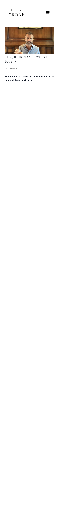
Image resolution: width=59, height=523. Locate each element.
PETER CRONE (16, 12)
